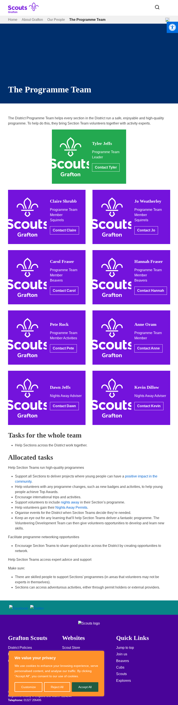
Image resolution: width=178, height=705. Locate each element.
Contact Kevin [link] (149, 406)
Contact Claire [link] (64, 230)
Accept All (85, 687)
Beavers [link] (122, 661)
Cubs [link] (120, 667)
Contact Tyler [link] (106, 167)
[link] (172, 27)
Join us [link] (121, 654)
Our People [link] (56, 19)
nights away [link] (70, 502)
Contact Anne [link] (148, 348)
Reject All (57, 687)
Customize (28, 687)
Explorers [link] (123, 680)
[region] (56, 673)
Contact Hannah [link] (150, 290)
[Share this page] (167, 19)
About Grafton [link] (32, 19)
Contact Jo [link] (146, 230)
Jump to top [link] (125, 647)
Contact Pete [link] (63, 348)
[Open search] (157, 7)
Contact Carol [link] (64, 290)
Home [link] (12, 19)
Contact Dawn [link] (64, 406)
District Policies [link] (20, 647)
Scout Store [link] (71, 647)
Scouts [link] (121, 674)
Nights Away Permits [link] (71, 507)
